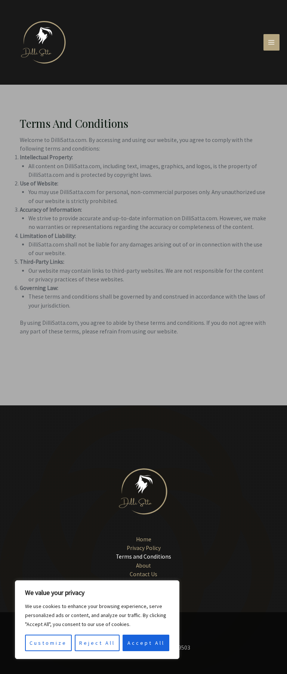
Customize (48, 643)
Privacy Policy (144, 547)
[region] (97, 619)
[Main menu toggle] (271, 42)
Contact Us (143, 574)
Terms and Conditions (143, 556)
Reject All (97, 643)
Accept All (146, 643)
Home (143, 539)
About (143, 565)
